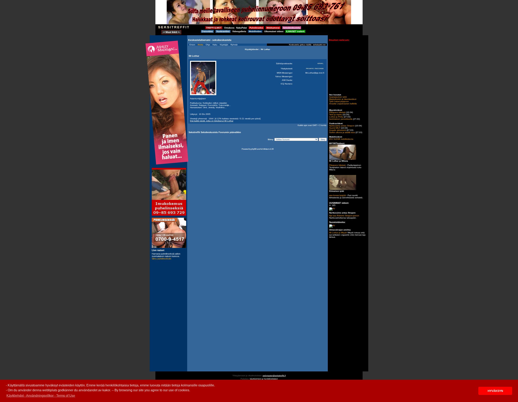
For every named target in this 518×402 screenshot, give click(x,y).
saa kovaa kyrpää (337, 195)
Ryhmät (234, 45)
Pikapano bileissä (337, 112)
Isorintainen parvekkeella (340, 119)
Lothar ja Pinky (336, 117)
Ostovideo (207, 31)
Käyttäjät (224, 45)
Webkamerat (273, 28)
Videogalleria (239, 31)
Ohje (208, 45)
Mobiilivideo (255, 31)
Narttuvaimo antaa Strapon (342, 126)
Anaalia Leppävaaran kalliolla (343, 103)
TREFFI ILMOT (213, 28)
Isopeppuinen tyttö (338, 97)
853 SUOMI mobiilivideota (341, 139)
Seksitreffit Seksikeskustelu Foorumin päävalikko (215, 132)
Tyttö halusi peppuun (339, 101)
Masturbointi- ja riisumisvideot (342, 99)
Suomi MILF (334, 128)
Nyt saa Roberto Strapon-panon (344, 215)
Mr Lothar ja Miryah (338, 232)
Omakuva (229, 28)
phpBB (254, 149)
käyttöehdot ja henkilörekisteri (264, 379)
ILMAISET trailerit (295, 31)
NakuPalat (241, 28)
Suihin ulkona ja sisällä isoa (342, 132)
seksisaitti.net (319, 45)
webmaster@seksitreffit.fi (274, 375)
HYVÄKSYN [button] (495, 390)
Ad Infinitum (264, 149)
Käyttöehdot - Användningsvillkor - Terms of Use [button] (40, 395)
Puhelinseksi (256, 28)
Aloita (200, 45)
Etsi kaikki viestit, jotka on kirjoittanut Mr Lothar (211, 121)
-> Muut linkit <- (171, 32)
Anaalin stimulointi (337, 130)
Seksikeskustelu (291, 28)
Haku (214, 45)
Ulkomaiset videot (273, 31)
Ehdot (192, 45)
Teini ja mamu (335, 114)
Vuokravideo (223, 31)
